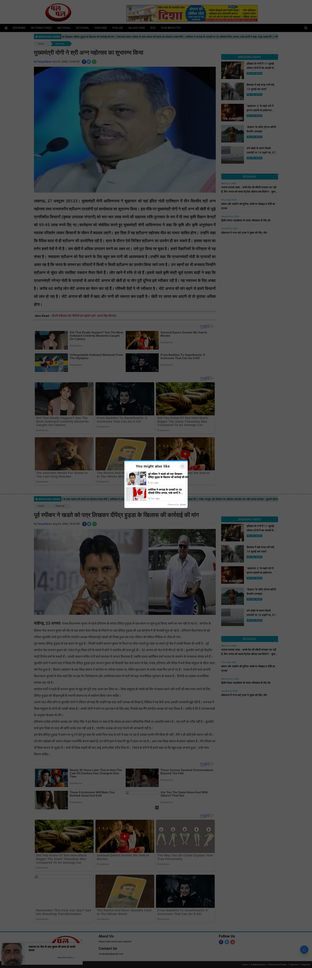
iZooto (183, 504)
